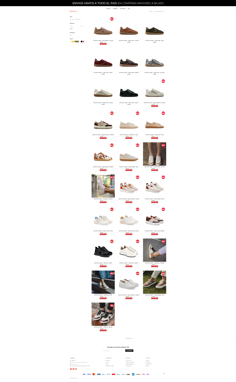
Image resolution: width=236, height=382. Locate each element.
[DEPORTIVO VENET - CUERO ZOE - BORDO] (103, 314)
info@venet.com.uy (74, 364)
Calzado (108, 8)
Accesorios (122, 8)
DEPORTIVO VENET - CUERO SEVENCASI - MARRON (103, 134)
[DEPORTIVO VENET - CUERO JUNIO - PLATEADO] (154, 59)
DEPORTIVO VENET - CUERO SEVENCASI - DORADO (154, 102)
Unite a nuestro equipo (110, 365)
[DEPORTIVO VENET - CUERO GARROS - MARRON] (103, 154)
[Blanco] (80, 41)
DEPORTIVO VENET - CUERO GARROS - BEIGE (128, 166)
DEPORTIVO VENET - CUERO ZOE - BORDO (103, 327)
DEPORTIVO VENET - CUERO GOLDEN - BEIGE (103, 230)
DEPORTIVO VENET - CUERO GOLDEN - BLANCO (129, 230)
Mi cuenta (147, 360)
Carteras (115, 8)
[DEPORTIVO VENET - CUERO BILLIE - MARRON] (154, 250)
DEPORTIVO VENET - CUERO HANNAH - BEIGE (154, 198)
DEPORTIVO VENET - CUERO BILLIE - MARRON (154, 262)
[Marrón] (78, 41)
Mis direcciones (148, 364)
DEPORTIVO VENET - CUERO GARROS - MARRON (103, 166)
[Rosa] (74, 41)
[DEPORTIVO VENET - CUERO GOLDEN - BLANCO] (129, 218)
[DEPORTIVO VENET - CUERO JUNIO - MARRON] (129, 59)
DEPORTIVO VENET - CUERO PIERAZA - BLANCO (154, 166)
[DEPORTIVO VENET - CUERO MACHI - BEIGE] (129, 122)
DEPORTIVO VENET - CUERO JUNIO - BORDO (103, 72)
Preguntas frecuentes (129, 364)
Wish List (147, 365)
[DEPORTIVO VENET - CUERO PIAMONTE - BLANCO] (129, 282)
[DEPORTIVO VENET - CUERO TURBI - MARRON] (154, 218)
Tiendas (107, 364)
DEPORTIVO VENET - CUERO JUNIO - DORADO (103, 102)
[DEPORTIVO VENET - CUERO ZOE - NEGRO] (103, 250)
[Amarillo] (72, 41)
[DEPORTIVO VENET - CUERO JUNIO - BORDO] (103, 59)
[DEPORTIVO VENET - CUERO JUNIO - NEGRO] (129, 90)
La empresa (108, 360)
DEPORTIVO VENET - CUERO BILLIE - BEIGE (103, 295)
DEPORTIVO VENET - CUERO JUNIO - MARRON (129, 72)
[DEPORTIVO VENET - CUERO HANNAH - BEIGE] (154, 186)
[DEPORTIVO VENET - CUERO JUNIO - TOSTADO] (129, 27)
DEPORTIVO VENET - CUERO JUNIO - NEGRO (128, 102)
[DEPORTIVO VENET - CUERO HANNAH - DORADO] (129, 186)
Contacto (107, 362)
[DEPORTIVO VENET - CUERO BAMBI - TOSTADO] (103, 27)
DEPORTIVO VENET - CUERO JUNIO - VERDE (154, 40)
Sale (129, 8)
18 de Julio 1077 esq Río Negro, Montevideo (79, 362)
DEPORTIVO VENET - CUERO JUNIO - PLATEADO (154, 72)
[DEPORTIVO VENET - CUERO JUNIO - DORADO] (103, 90)
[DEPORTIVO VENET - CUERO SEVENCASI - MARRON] (103, 122)
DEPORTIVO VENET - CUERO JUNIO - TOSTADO (129, 40)
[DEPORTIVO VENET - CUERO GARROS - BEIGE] (129, 154)
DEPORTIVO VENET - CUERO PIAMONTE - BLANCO (129, 295)
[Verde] (76, 41)
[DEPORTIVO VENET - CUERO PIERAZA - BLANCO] (154, 154)
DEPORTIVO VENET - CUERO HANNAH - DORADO (128, 198)
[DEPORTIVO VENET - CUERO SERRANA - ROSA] (154, 282)
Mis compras (148, 362)
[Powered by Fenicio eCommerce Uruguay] (164, 378)
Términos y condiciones (130, 362)
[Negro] (81, 41)
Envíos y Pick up (128, 365)
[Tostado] (83, 41)
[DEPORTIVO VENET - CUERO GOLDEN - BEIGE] (103, 218)
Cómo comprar (128, 360)
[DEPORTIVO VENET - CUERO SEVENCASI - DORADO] (154, 90)
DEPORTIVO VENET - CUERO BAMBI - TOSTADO (103, 40)
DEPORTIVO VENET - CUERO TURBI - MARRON (154, 230)
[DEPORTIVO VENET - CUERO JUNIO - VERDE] (154, 27)
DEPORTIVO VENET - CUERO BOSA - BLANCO (103, 198)
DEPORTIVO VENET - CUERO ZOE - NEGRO (103, 262)
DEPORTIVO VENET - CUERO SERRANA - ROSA (154, 295)
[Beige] (70, 41)
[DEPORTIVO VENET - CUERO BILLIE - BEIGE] (103, 282)
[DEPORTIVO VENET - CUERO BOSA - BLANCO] (103, 186)
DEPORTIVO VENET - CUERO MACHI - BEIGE (129, 134)
